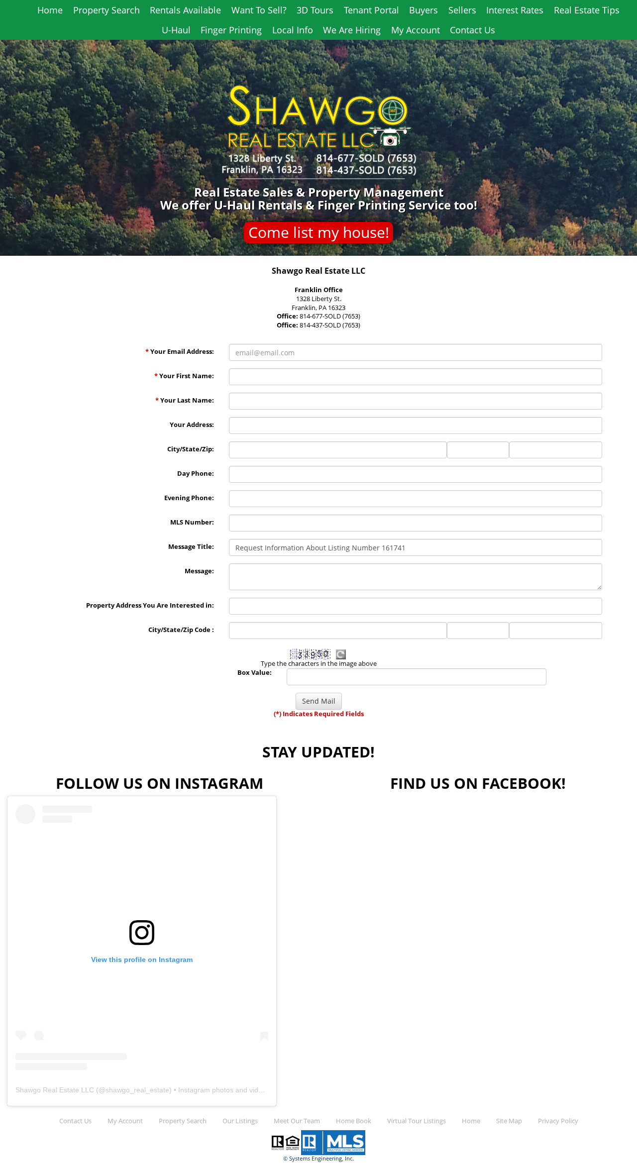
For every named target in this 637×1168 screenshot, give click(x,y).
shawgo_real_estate (137, 1090)
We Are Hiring (352, 30)
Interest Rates (514, 10)
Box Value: (254, 672)
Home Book (353, 1121)
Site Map (509, 1121)
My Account (415, 30)
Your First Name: (184, 376)
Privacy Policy (558, 1121)
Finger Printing (231, 30)
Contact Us (472, 30)
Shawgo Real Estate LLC (54, 1090)
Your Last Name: (184, 400)
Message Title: (191, 546)
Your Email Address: (179, 351)
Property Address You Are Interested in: (150, 605)
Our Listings (240, 1121)
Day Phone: (195, 473)
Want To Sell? (259, 10)
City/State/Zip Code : (181, 630)
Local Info (292, 30)
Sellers (462, 10)
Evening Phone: (189, 498)
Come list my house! (318, 232)
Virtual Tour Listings (416, 1121)
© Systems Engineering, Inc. (318, 1158)
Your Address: (192, 425)
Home (50, 10)
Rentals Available (185, 10)
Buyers (423, 10)
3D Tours (315, 10)
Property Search (106, 10)
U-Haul (176, 30)
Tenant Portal (371, 10)
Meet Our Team (297, 1121)
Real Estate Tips (587, 10)
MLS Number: (192, 522)
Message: (199, 571)
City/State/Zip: (190, 449)
